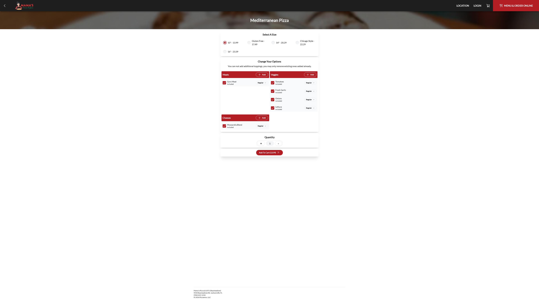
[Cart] (488, 5)
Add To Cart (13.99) (267, 152)
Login (477, 5)
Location (462, 5)
